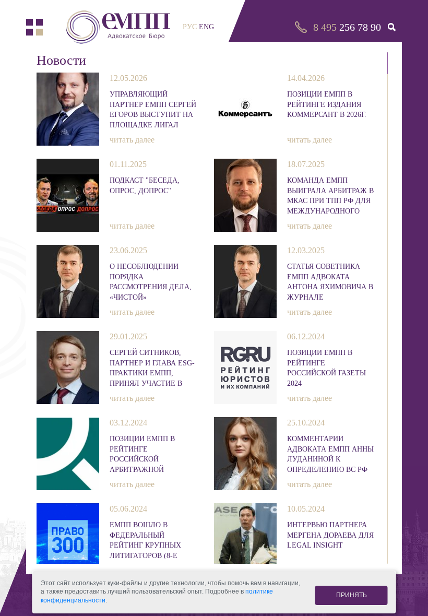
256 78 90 (347, 27)
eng (206, 27)
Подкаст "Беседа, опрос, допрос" (145, 185)
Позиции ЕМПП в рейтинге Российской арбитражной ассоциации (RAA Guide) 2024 (145, 453)
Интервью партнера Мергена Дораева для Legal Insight (330, 535)
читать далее (132, 139)
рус (190, 27)
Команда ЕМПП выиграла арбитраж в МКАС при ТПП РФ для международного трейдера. (330, 195)
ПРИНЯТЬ (351, 595)
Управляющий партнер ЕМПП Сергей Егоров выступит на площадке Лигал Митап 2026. (153, 109)
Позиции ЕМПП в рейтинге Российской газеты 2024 (326, 367)
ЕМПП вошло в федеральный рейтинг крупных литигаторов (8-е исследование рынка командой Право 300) (153, 540)
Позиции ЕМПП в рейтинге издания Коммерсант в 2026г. (326, 104)
